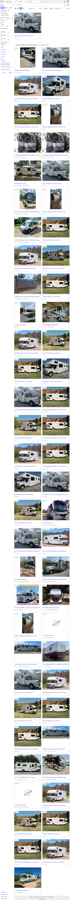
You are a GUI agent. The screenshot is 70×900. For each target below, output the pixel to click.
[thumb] (18, 8)
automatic (4, 43)
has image (4, 11)
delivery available (6, 64)
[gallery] (20, 8)
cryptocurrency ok (6, 63)
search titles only (5, 10)
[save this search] (68, 5)
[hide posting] (40, 38)
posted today (5, 13)
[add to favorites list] (15, 38)
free (3, 24)
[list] (15, 8)
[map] (23, 8)
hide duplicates (5, 15)
